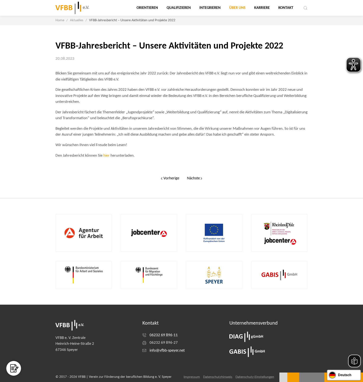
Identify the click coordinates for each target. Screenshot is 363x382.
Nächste (193, 178)
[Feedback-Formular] (13, 368)
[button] (305, 8)
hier (106, 156)
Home (59, 20)
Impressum (192, 377)
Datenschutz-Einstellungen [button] (254, 377)
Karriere (262, 8)
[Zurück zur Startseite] (72, 8)
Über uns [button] (237, 8)
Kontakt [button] (285, 8)
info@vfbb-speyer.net (167, 351)
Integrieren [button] (210, 8)
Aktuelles (76, 20)
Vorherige (171, 178)
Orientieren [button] (147, 8)
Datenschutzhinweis (217, 377)
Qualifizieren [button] (179, 8)
